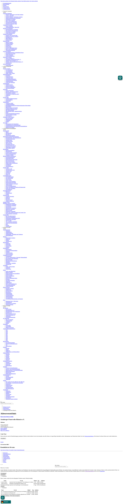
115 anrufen (11, 450)
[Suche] (1, 464)
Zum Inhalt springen (25, 1)
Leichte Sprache (6, 7)
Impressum (5, 452)
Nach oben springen (5, 1)
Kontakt (4, 459)
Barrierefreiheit (6, 4)
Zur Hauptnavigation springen (15, 1)
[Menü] (1, 401)
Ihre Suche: (3, 402)
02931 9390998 (4, 428)
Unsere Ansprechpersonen (19, 450)
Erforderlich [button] (3, 474)
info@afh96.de (4, 429)
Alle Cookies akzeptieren (15, 495)
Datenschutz (5, 455)
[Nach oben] (2, 464)
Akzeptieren (3, 438)
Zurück (2, 442)
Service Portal (6, 6)
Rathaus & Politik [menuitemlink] (6, 305)
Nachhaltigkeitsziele (7, 3)
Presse (4, 460)
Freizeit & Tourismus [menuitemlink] (7, 11)
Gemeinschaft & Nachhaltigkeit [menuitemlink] (9, 128)
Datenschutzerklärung (89, 436)
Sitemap (4, 462)
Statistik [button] (2, 486)
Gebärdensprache (6, 9)
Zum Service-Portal (5, 450)
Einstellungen (3, 473)
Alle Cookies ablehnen (5, 495)
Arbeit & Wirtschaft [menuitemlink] (7, 66)
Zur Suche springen (34, 1)
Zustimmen (4, 476)
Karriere (4, 5)
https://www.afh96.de (5, 430)
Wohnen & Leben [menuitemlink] (6, 227)
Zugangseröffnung (7, 454)
